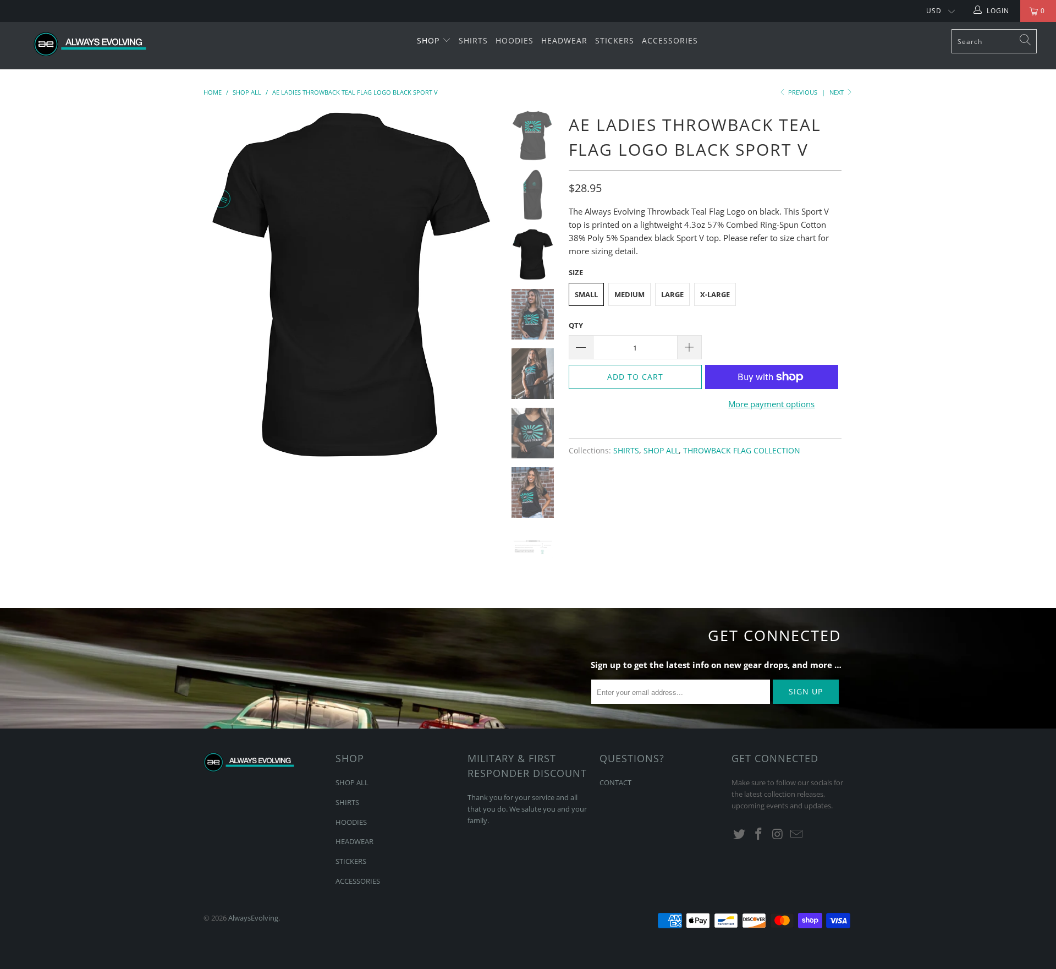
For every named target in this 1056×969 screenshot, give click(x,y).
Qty (576, 325)
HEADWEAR (564, 40)
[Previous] (219, 285)
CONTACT (615, 782)
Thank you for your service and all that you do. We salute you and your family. (527, 808)
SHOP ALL (661, 451)
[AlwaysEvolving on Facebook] (759, 834)
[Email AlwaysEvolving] (797, 834)
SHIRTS (473, 40)
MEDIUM (629, 294)
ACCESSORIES (670, 40)
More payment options (771, 403)
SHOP (429, 40)
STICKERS (614, 40)
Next (837, 92)
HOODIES (515, 40)
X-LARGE (715, 294)
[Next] (482, 285)
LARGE (672, 294)
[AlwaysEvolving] (90, 45)
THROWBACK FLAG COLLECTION (741, 451)
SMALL (586, 294)
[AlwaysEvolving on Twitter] (740, 834)
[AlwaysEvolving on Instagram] (777, 834)
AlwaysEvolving (253, 918)
